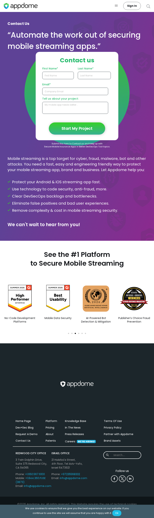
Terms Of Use (113, 421)
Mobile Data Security (58, 318)
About (50, 434)
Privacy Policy (113, 427)
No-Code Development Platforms (20, 319)
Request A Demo (27, 434)
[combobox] (124, 455)
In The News (73, 427)
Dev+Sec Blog (24, 427)
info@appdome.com (37, 486)
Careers (80, 441)
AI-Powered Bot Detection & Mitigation (96, 319)
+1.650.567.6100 (35, 474)
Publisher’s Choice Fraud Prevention (134, 319)
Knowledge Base (75, 421)
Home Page (23, 421)
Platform (51, 421)
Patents (51, 441)
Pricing (50, 427)
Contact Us (23, 441)
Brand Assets (112, 441)
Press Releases (74, 434)
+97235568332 (70, 474)
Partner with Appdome (118, 434)
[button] (116, 5)
